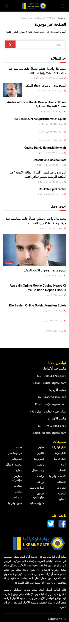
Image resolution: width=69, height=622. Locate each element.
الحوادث (61, 487)
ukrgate (53, 619)
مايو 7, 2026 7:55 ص (54, 132)
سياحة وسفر (37, 487)
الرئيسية (62, 17)
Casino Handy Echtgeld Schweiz (45, 147)
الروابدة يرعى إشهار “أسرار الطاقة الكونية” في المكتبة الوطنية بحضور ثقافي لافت (38, 174)
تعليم (41, 447)
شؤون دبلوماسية (38, 495)
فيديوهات (17, 458)
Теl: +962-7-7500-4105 (52, 397)
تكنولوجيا (39, 458)
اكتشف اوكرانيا (57, 476)
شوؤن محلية (37, 503)
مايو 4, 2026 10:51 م (54, 140)
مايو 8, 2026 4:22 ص (54, 124)
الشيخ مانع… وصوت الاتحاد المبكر (45, 85)
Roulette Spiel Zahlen (52, 189)
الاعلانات (61, 482)
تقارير (40, 453)
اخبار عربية (60, 458)
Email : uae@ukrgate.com (49, 433)
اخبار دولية (60, 453)
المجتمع (62, 493)
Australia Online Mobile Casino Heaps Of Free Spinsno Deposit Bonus (36, 104)
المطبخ (62, 499)
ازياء (63, 464)
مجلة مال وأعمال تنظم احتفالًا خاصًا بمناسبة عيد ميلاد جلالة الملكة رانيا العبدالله (37, 70)
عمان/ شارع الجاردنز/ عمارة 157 (48, 411)
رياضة (40, 476)
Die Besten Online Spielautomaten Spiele (40, 119)
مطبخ (19, 470)
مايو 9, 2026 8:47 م (55, 111)
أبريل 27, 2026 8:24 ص (53, 152)
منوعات (17, 497)
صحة (19, 447)
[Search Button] (10, 44)
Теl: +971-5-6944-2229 (52, 426)
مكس (18, 491)
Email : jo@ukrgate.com (50, 404)
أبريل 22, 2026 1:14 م (54, 181)
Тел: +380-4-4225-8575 (51, 376)
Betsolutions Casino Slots (49, 160)
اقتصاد (62, 470)
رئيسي (40, 464)
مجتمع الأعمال (14, 464)
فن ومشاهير (15, 453)
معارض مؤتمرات (17, 478)
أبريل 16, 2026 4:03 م (54, 194)
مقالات (9, 262)
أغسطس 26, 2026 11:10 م (52, 78)
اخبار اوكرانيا (59, 447)
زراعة (40, 482)
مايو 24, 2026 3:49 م (54, 90)
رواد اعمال (38, 470)
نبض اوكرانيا (15, 503)
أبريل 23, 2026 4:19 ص (53, 165)
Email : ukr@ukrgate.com (49, 383)
